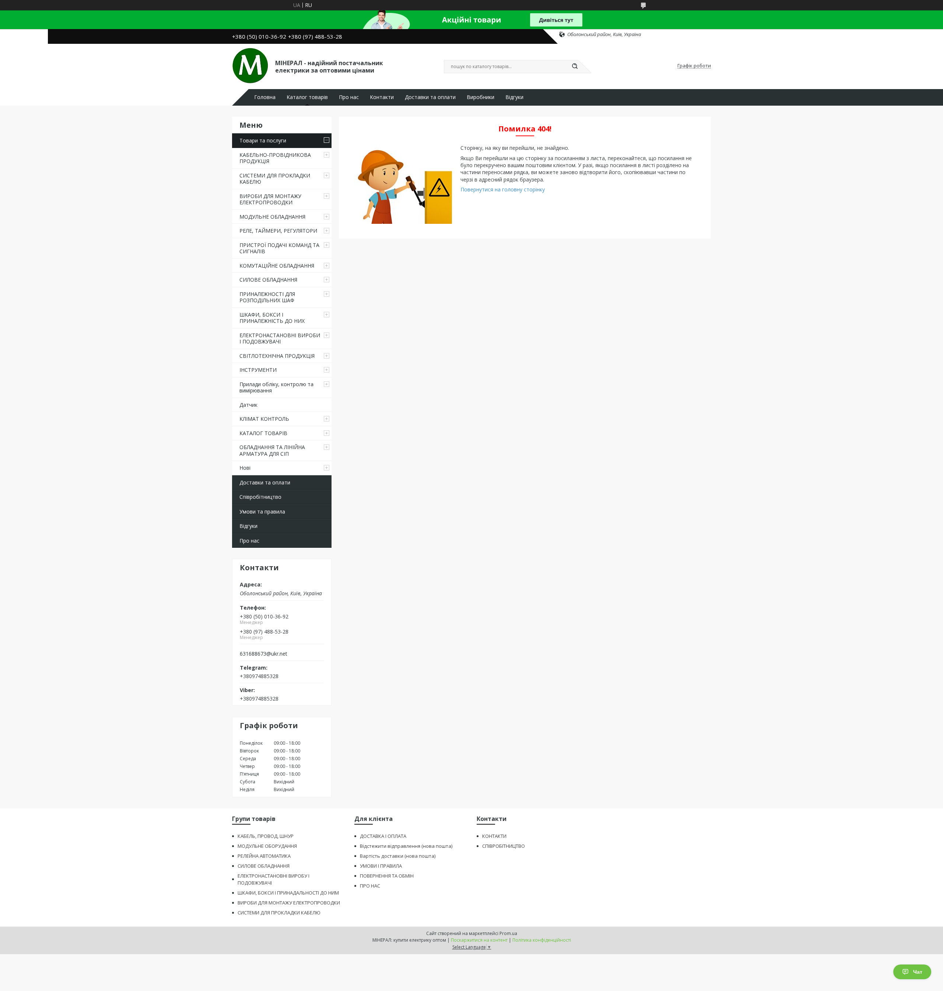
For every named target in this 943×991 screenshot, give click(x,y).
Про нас (349, 97)
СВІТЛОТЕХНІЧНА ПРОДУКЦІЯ (277, 355)
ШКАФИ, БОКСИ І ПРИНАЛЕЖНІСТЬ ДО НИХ (272, 318)
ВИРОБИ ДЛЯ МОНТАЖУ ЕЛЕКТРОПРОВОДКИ (270, 199)
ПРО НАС (370, 885)
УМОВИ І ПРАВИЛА (381, 866)
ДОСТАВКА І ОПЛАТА (383, 836)
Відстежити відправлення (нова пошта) (406, 846)
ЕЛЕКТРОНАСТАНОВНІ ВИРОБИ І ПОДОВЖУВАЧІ (279, 338)
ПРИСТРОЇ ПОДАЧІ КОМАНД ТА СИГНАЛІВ (279, 248)
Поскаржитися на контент (479, 940)
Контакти (382, 97)
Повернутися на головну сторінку (502, 189)
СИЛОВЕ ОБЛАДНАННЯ (268, 279)
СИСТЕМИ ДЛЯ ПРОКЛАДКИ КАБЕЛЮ (274, 179)
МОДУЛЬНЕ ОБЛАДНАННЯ (272, 216)
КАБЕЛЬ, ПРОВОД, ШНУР (266, 836)
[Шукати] (574, 66)
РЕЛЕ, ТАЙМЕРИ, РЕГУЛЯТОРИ (278, 230)
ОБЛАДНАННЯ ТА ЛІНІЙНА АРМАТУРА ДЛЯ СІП (272, 450)
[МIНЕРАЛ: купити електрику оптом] (250, 65)
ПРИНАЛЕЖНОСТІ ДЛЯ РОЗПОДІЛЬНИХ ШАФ (267, 297)
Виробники (480, 97)
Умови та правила (262, 511)
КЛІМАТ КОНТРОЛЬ (264, 418)
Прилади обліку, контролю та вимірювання (276, 387)
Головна (265, 97)
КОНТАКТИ (494, 836)
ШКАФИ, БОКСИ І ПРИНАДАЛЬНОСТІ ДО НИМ (288, 892)
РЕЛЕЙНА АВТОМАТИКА (264, 856)
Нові (244, 467)
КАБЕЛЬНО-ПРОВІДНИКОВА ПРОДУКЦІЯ (275, 158)
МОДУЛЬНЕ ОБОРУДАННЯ (267, 846)
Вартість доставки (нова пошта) (397, 856)
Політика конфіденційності (541, 940)
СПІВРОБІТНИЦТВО (503, 846)
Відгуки (514, 97)
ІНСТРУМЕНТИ (258, 369)
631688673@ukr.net (263, 653)
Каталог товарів (307, 97)
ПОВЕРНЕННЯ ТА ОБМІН (387, 875)
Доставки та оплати (430, 97)
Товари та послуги (262, 140)
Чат (917, 972)
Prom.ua (508, 933)
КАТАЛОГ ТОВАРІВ (263, 433)
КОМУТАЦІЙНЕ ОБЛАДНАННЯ (276, 265)
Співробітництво (260, 496)
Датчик (248, 404)
